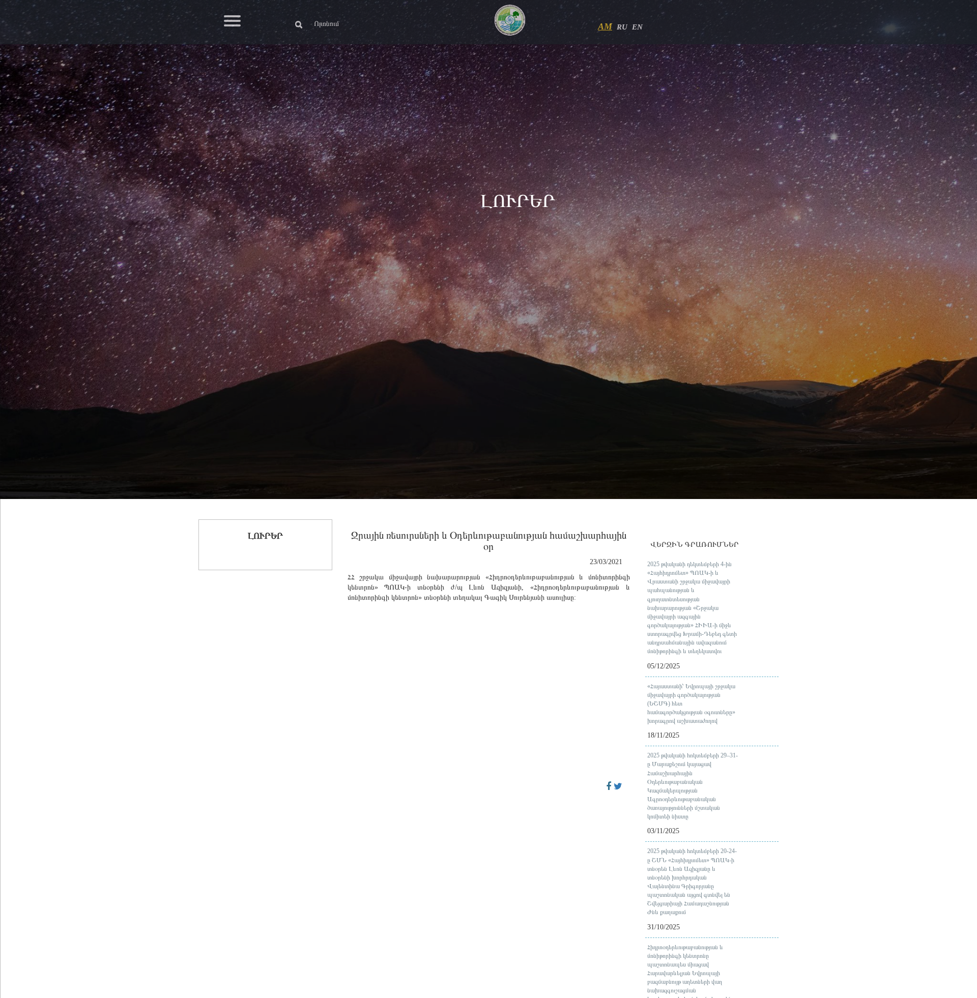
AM (605, 26)
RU (622, 27)
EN (637, 27)
